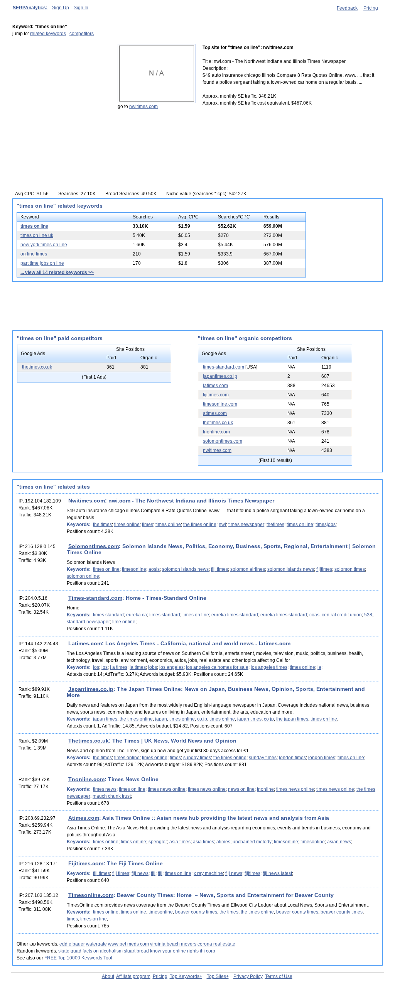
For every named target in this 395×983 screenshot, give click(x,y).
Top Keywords (184, 976)
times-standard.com (223, 367)
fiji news (140, 873)
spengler (158, 841)
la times (138, 667)
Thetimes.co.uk (88, 741)
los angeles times (269, 667)
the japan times (292, 719)
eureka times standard (234, 615)
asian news (339, 841)
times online (127, 524)
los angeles (171, 667)
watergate (96, 944)
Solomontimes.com (93, 546)
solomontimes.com (222, 441)
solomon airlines (247, 569)
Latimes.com (85, 643)
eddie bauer (72, 944)
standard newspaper (88, 621)
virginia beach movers (173, 944)
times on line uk (36, 235)
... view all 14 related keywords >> (57, 272)
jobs (152, 667)
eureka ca (136, 615)
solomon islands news (185, 569)
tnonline (265, 789)
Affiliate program (133, 976)
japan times (105, 719)
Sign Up (60, 7)
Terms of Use (278, 976)
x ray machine (208, 873)
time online (123, 621)
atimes (223, 841)
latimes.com (215, 385)
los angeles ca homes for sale (217, 667)
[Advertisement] (60, 92)
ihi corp (207, 951)
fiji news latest (277, 873)
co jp (269, 719)
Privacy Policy (248, 976)
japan (161, 719)
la (319, 667)
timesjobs (326, 524)
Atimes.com (83, 818)
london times (292, 757)
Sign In (81, 7)
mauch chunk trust (112, 796)
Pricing (370, 8)
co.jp (202, 719)
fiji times (219, 569)
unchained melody (252, 841)
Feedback (347, 8)
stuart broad (136, 951)
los (96, 667)
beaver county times (196, 912)
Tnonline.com (86, 779)
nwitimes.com (143, 106)
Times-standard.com (95, 598)
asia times (180, 841)
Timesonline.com (90, 895)
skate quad (69, 951)
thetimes (275, 524)
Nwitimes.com (86, 500)
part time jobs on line (42, 263)
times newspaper (246, 524)
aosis (154, 569)
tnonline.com (216, 432)
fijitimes (324, 569)
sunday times (197, 757)
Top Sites (216, 976)
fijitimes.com (216, 395)
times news (104, 789)
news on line (241, 789)
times (147, 524)
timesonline (134, 569)
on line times (33, 254)
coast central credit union (335, 615)
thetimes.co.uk (37, 367)
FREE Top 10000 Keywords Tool (78, 958)
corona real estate (216, 944)
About (108, 976)
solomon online (83, 576)
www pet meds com (128, 944)
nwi (222, 524)
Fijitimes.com (85, 863)
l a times (118, 667)
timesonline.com (220, 404)
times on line (34, 226)
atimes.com (215, 413)
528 (368, 615)
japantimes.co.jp (220, 376)
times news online (167, 789)
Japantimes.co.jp (90, 689)
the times (102, 524)
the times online (199, 524)
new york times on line (43, 244)
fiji (153, 873)
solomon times (349, 569)
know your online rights (174, 951)
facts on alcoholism (103, 951)
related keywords (48, 33)
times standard (108, 615)
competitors (81, 33)
